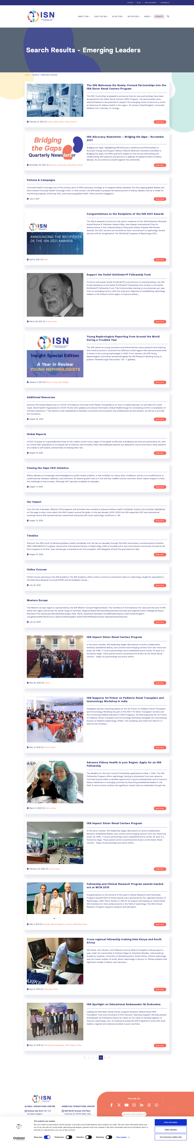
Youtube (126, 1105)
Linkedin (141, 1105)
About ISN (83, 16)
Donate (159, 16)
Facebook (111, 1105)
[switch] (69, 1137)
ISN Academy (150, 3)
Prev (84, 1057)
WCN (139, 3)
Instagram (134, 1105)
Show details (121, 1137)
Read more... (160, 122)
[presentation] (29, 901)
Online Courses (37, 569)
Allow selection (171, 1130)
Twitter (119, 1105)
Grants (50, 122)
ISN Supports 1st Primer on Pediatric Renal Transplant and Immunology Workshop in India (125, 699)
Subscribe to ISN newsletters (133, 1114)
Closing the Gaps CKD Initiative (48, 468)
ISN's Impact (70, 1045)
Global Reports (36, 434)
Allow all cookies (170, 1122)
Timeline (32, 535)
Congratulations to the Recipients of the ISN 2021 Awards (125, 213)
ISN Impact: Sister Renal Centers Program (114, 637)
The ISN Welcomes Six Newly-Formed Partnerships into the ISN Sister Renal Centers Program (126, 87)
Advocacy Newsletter (68, 165)
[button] (54, 918)
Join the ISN (100, 16)
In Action (117, 16)
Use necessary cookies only (171, 1137)
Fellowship (77, 924)
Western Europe (37, 600)
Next (109, 1057)
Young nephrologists (60, 382)
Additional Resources (41, 397)
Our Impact (34, 501)
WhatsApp (156, 1105)
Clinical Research (57, 924)
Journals (164, 3)
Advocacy (53, 165)
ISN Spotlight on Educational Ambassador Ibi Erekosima (123, 1004)
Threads (149, 1105)
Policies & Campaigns (41, 180)
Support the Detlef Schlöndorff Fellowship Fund (119, 274)
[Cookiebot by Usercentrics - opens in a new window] (19, 1138)
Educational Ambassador (54, 1045)
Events (69, 924)
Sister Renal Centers (68, 122)
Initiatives (133, 16)
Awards (46, 924)
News (147, 16)
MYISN (130, 3)
